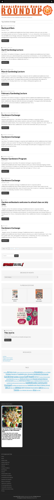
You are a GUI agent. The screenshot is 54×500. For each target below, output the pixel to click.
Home (2, 456)
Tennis (16, 390)
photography (9, 381)
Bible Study (13, 372)
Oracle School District (40, 379)
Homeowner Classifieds (6, 475)
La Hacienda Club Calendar (7, 477)
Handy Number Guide (6, 473)
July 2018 (5, 200)
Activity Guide (4, 460)
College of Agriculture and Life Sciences (24, 372)
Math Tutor (18, 379)
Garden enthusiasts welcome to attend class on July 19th (24, 203)
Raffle (20, 381)
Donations (38, 372)
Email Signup (4, 469)
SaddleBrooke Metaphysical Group (19, 385)
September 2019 (14, 113)
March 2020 (10, 69)
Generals (5, 25)
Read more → (5, 40)
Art (8, 372)
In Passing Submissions (6, 485)
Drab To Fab (45, 372)
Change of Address (5, 468)
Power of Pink (16, 380)
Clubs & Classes (6, 113)
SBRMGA (18, 388)
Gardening (8, 376)
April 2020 (10, 47)
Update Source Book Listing (7, 489)
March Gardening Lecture (13, 71)
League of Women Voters (45, 377)
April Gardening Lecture (12, 50)
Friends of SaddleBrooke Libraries (22, 374)
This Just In (9, 333)
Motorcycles (29, 379)
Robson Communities (5, 481)
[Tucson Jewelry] (27, 316)
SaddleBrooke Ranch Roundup (26, 496)
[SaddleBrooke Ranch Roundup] (27, 9)
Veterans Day (25, 390)
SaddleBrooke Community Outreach (25, 383)
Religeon (32, 380)
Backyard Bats (7, 28)
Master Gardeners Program (14, 158)
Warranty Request (6, 360)
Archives (4, 356)
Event (48, 372)
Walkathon (31, 390)
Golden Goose (19, 377)
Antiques (5, 372)
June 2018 (5, 225)
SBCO (7, 387)
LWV (14, 379)
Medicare (23, 379)
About (2, 458)
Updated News (8, 330)
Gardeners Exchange (10, 115)
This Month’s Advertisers (6, 487)
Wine (34, 390)
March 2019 (10, 156)
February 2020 (11, 91)
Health (31, 376)
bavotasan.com (34, 498)
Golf (26, 376)
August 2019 (11, 134)
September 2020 (11, 25)
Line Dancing (10, 379)
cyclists (33, 372)
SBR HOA (12, 388)
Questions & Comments (6, 479)
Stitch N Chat (46, 388)
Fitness (8, 374)
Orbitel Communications (8, 359)
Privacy (2, 491)
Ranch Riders (26, 381)
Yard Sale (38, 390)
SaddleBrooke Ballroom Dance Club (41, 380)
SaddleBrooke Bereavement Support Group (16, 383)
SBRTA (41, 388)
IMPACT (36, 377)
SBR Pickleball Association (29, 388)
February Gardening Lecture (14, 93)
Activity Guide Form (5, 462)
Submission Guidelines (6, 483)
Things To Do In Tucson (8, 357)
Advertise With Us (5, 464)
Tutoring (20, 390)
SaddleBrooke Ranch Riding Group (39, 385)
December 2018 (6, 178)
